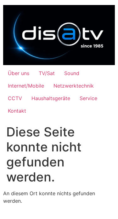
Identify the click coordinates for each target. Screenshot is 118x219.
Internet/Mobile (26, 86)
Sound (71, 73)
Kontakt (17, 111)
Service (88, 98)
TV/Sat (47, 73)
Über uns (18, 73)
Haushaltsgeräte (50, 98)
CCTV (15, 98)
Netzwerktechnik (73, 86)
